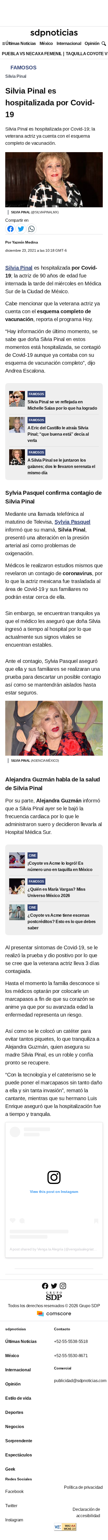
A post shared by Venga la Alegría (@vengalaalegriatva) (54, 1249)
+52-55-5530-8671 (71, 1355)
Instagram (14, 1520)
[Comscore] (54, 1313)
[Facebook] (10, 228)
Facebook (14, 1491)
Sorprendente (18, 1441)
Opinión (92, 43)
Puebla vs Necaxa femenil (32, 53)
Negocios (14, 1426)
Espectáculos (18, 1455)
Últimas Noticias (21, 43)
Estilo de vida (18, 1398)
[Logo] (54, 33)
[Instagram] (63, 1286)
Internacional (69, 43)
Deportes (14, 1412)
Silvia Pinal (15, 76)
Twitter (11, 1505)
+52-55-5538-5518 (71, 1341)
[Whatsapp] (31, 228)
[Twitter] (21, 228)
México (46, 43)
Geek (10, 1469)
